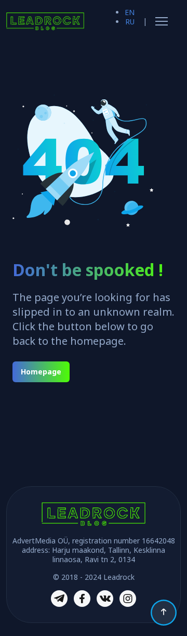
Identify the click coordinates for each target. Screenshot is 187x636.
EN (130, 12)
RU (130, 22)
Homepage (41, 372)
